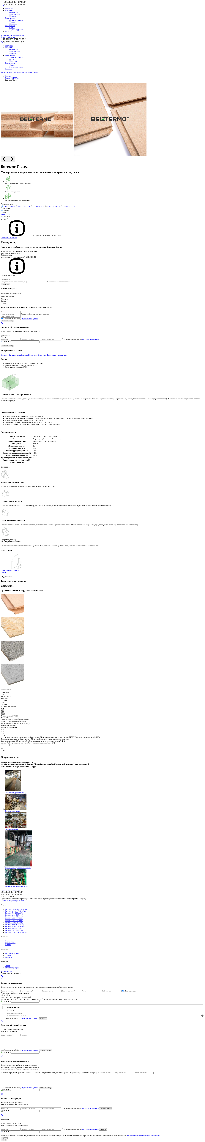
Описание (4, 355)
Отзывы (12, 22)
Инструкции (32, 355)
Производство (14, 14)
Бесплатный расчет (8, 37)
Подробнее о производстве (10, 890)
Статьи (12, 28)
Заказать (14, 238)
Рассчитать (5, 284)
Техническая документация (57, 355)
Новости (12, 16)
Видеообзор (42, 355)
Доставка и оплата (16, 20)
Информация (10, 26)
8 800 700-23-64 (6, 35)
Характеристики (15, 355)
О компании (13, 12)
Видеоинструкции (16, 30)
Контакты (8, 31)
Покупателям (10, 18)
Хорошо (4, 1138)
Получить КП (6, 238)
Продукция (9, 8)
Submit (4, 1140)
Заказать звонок (18, 72)
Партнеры (13, 24)
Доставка (24, 355)
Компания (8, 10)
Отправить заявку (7, 321)
